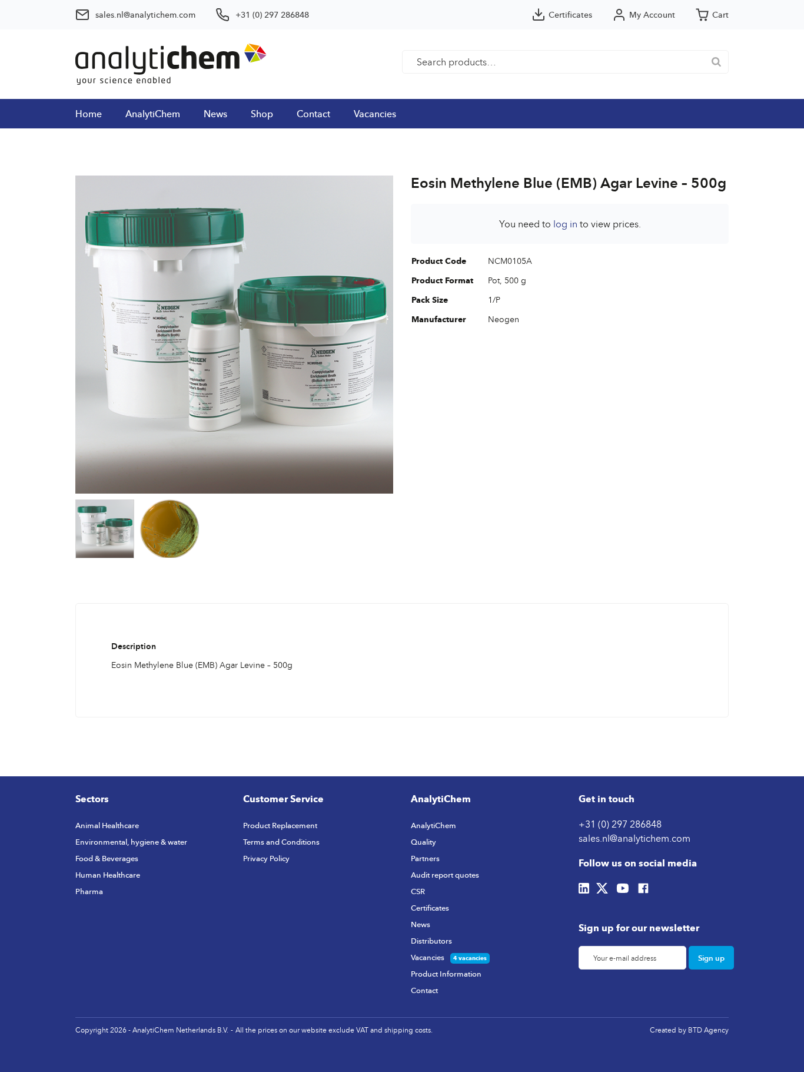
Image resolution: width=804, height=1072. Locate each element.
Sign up (711, 957)
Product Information (446, 973)
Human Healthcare (107, 874)
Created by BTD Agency (689, 1029)
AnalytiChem (152, 113)
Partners (425, 858)
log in (565, 223)
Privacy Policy (266, 858)
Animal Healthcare (107, 825)
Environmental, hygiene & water (131, 841)
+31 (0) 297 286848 (620, 824)
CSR (418, 891)
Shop (262, 113)
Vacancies (375, 113)
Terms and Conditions (281, 841)
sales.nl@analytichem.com (634, 838)
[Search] (716, 62)
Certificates (430, 907)
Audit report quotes (445, 874)
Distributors (431, 940)
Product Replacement (280, 825)
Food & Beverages (106, 858)
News (215, 113)
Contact (313, 113)
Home (88, 113)
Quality (423, 841)
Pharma (89, 891)
